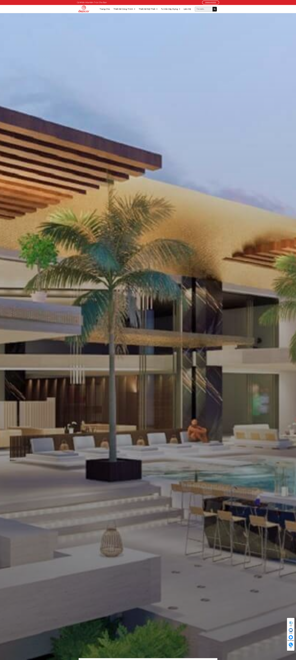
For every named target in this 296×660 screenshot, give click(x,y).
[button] (210, 2)
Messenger (290, 640)
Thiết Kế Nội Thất (147, 9)
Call (291, 647)
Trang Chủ (105, 9)
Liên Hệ (187, 9)
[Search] (215, 9)
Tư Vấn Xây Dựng (169, 9)
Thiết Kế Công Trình (123, 9)
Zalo (291, 625)
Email (291, 633)
